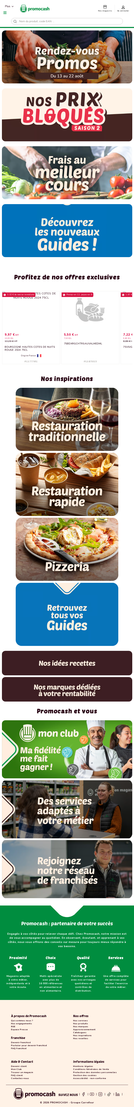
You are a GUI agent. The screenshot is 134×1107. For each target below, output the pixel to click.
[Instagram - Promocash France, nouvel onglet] (100, 1094)
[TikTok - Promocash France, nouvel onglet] (109, 1094)
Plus (7, 6)
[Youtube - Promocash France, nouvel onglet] (92, 1094)
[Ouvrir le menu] (5, 12)
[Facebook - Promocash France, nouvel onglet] (83, 1094)
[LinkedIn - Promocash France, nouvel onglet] (118, 1094)
